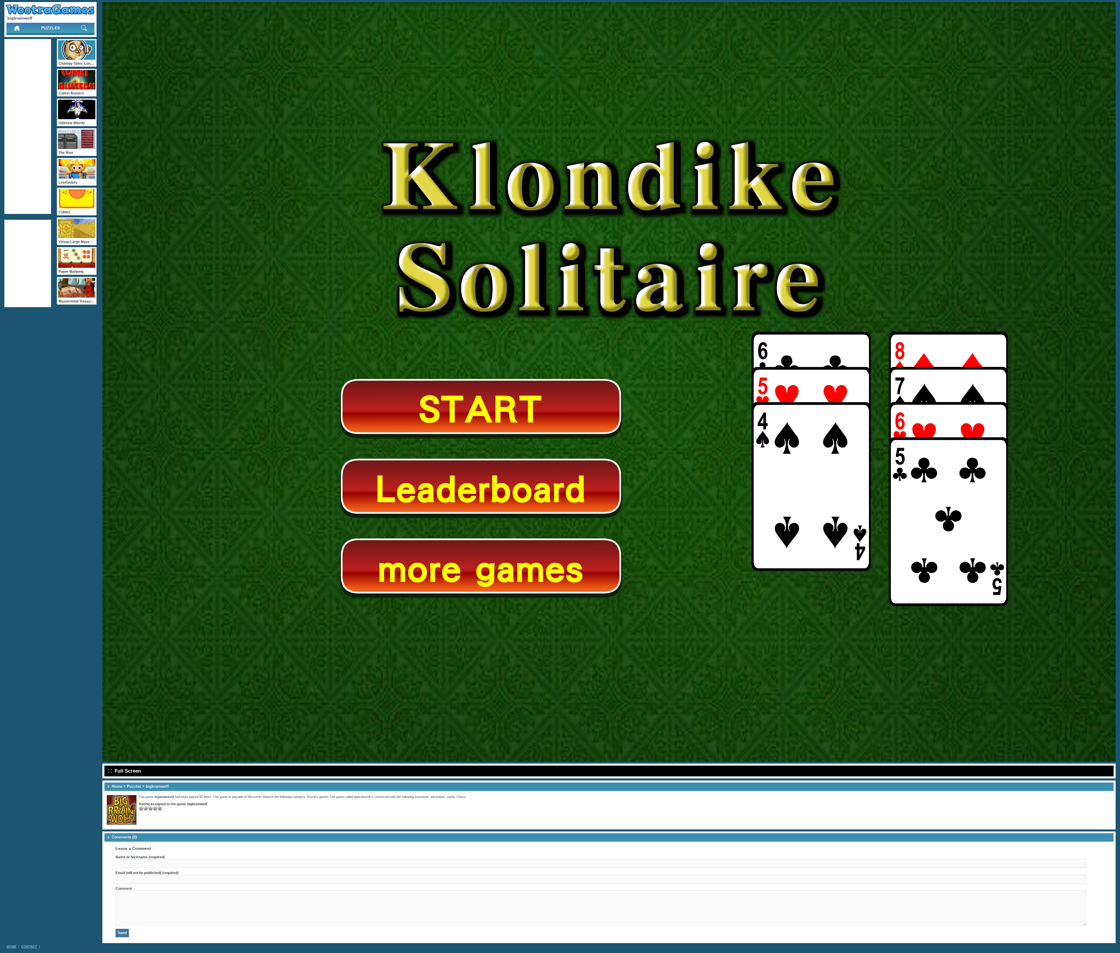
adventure (437, 797)
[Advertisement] (27, 126)
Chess (461, 797)
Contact (29, 946)
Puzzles (50, 28)
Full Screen (128, 771)
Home (117, 786)
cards (451, 797)
